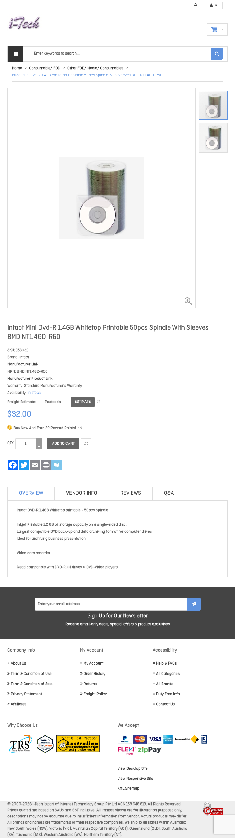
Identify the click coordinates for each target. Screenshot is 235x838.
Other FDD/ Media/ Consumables (95, 68)
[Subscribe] (194, 604)
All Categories (168, 673)
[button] (213, 136)
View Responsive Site (135, 778)
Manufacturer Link (22, 364)
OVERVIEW (31, 493)
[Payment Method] (187, 739)
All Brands (164, 684)
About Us (18, 663)
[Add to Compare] (86, 443)
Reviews (130, 493)
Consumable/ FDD (44, 68)
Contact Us (165, 704)
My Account (93, 663)
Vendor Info (81, 493)
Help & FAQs (166, 663)
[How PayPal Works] (145, 739)
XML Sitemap (128, 788)
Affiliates (18, 704)
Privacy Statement (26, 694)
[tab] (31, 493)
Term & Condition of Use (31, 673)
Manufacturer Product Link (30, 378)
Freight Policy (95, 694)
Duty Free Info (168, 694)
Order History (94, 673)
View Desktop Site (133, 768)
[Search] (217, 54)
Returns (90, 684)
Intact (24, 357)
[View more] (98, 402)
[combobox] (125, 53)
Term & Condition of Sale (32, 684)
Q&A (169, 493)
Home (17, 68)
